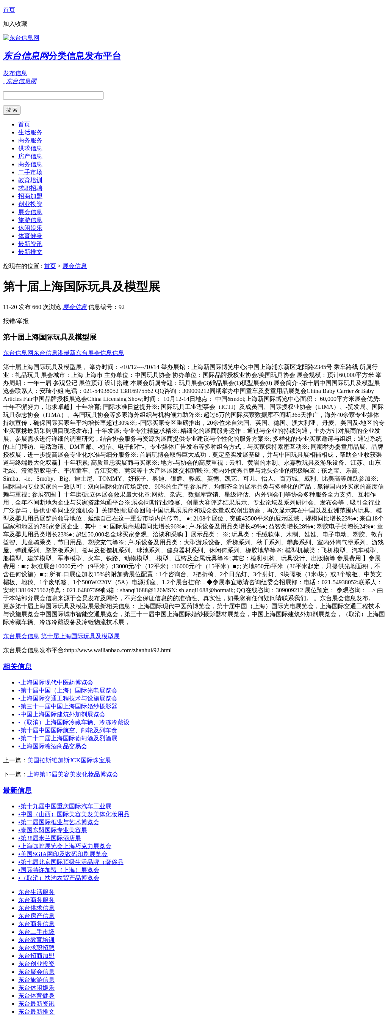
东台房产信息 (36, 916)
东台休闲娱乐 (36, 987)
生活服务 (30, 132)
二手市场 (30, 172)
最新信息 (17, 790)
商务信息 (30, 164)
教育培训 (30, 180)
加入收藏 (15, 24)
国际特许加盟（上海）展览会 (58, 870)
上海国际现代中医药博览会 (55, 682)
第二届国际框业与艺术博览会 (58, 822)
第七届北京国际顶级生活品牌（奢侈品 (71, 862)
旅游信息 (30, 220)
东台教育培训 (36, 940)
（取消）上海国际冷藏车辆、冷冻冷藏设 (74, 722)
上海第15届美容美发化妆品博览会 (72, 774)
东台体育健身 (36, 995)
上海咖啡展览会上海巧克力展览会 (64, 846)
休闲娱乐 (30, 228)
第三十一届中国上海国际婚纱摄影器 (67, 706)
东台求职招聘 (36, 948)
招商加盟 (30, 196)
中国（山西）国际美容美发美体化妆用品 (74, 814)
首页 (9, 9)
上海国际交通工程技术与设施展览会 (67, 698)
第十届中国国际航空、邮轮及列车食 (67, 730)
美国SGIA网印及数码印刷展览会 (63, 854)
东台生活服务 (36, 892)
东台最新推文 (36, 1011)
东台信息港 (48, 353)
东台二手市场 (36, 932)
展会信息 (30, 212)
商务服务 (30, 140)
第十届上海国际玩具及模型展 (80, 636)
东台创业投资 (36, 963)
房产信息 (30, 156)
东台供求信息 (36, 908)
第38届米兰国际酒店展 (49, 838)
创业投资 (30, 204)
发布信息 (15, 73)
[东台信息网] (21, 38)
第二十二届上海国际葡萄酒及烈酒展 (67, 738)
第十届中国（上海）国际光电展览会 (67, 690)
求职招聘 (30, 188)
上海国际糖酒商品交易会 (52, 746)
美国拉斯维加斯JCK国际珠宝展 (69, 760)
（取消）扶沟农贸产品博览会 (58, 878)
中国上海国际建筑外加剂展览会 (61, 714)
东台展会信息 (21, 636)
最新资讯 (30, 244)
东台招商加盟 (36, 956)
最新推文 (30, 252)
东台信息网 (18, 353)
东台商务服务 (36, 900)
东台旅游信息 (36, 979)
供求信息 (30, 148)
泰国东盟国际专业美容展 (52, 830)
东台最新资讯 (36, 1003)
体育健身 (30, 236)
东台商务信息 (36, 924)
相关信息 (17, 666)
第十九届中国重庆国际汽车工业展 (64, 806)
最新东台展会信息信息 (94, 353)
